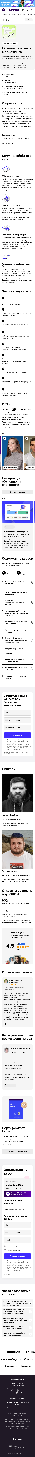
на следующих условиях (17, 1269)
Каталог (4, 14)
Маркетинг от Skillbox (25, 14)
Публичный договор (17, 1399)
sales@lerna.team (17, 1385)
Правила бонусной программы (17, 1408)
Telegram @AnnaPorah (17, 1391)
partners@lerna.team (17, 1393)
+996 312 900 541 (17, 1380)
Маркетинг (12, 14)
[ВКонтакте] (5, 1023)
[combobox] (7, 720)
